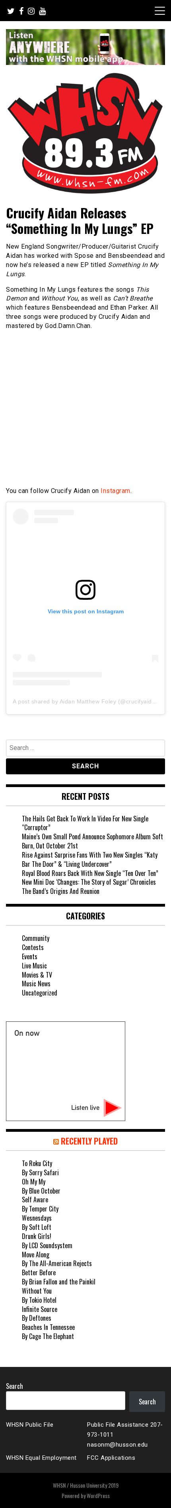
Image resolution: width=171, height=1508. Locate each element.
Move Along (35, 1254)
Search (14, 1386)
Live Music (34, 965)
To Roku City (37, 1163)
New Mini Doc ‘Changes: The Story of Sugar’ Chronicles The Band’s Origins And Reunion (89, 886)
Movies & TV (37, 975)
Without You (37, 1291)
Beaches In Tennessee (48, 1327)
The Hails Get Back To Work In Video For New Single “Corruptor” (85, 823)
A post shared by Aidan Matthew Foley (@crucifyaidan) (87, 701)
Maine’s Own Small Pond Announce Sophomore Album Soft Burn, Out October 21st (92, 841)
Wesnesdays (37, 1218)
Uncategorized (39, 992)
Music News (36, 983)
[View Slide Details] (85, 47)
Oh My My (33, 1181)
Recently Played (89, 1141)
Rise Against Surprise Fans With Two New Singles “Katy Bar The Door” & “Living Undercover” (89, 859)
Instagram (115, 491)
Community (35, 938)
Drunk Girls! (36, 1236)
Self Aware (35, 1199)
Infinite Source (39, 1309)
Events (29, 956)
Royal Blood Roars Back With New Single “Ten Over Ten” (90, 873)
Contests (33, 947)
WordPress (98, 1495)
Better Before (39, 1272)
